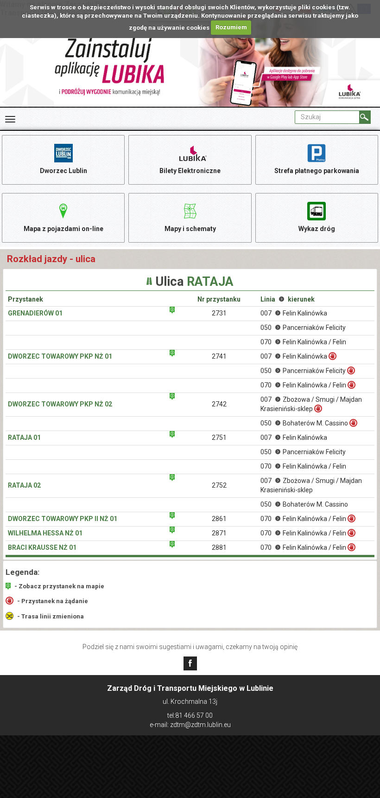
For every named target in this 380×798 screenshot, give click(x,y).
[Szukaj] (365, 117)
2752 (219, 485)
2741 (219, 356)
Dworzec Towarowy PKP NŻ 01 (60, 356)
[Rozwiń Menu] (10, 119)
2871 (219, 533)
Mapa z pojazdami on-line (63, 228)
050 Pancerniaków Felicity (303, 327)
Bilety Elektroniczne (190, 170)
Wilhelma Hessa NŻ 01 (45, 533)
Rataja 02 (24, 485)
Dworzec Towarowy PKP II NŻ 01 (62, 518)
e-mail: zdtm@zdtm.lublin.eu (190, 724)
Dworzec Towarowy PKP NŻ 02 (60, 404)
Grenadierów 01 (35, 313)
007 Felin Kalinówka (293, 313)
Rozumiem (231, 27)
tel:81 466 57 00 (190, 715)
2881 (219, 547)
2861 (219, 518)
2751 (219, 437)
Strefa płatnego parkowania (316, 170)
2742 (219, 404)
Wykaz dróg (316, 228)
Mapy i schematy (190, 228)
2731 (219, 313)
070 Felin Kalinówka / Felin (303, 342)
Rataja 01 (24, 437)
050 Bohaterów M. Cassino (304, 423)
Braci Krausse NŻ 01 (42, 547)
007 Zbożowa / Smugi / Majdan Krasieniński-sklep (311, 404)
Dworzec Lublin (63, 170)
